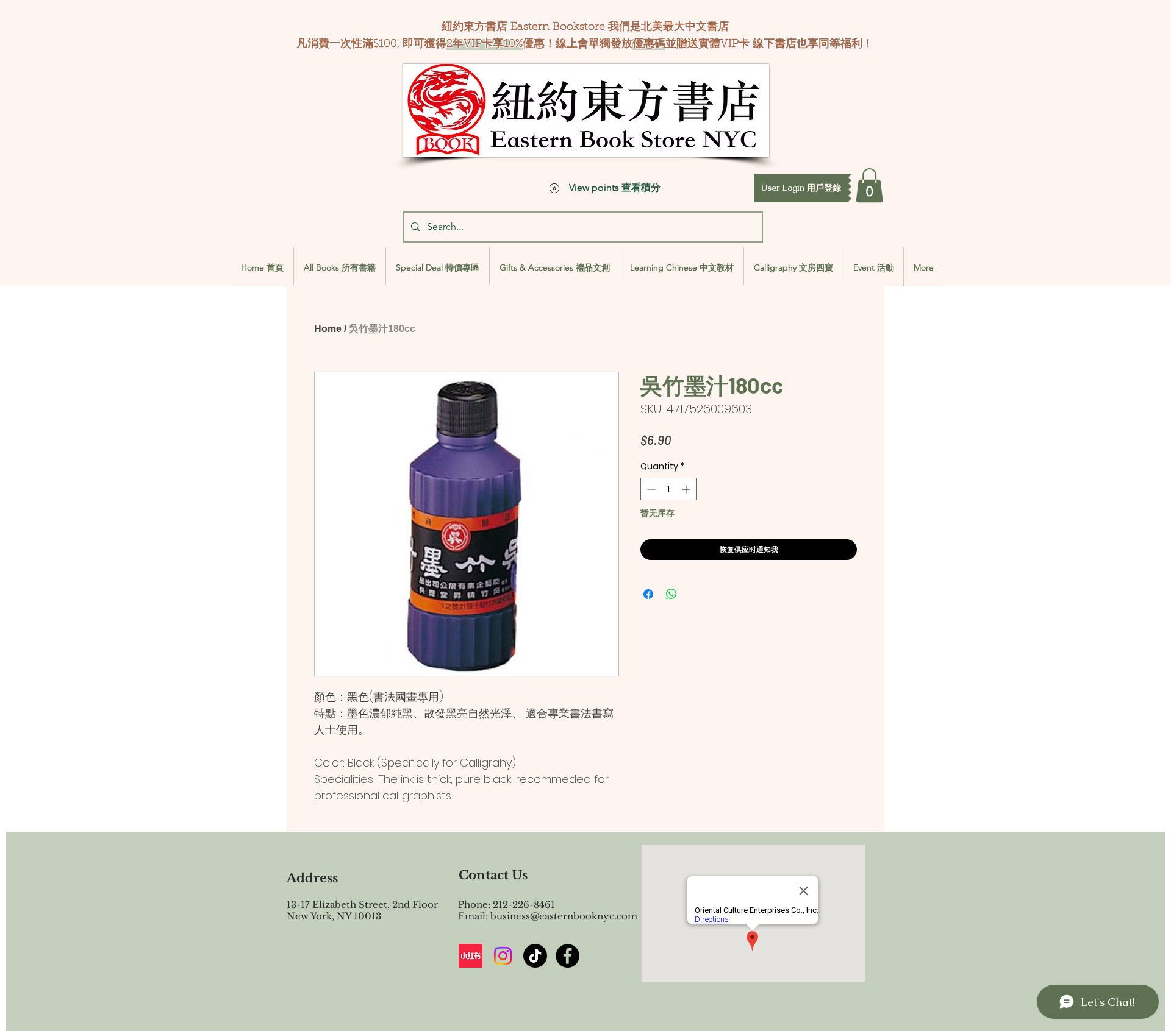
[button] (801, 188)
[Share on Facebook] (648, 594)
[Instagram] (503, 956)
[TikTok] (535, 956)
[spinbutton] (668, 489)
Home (328, 329)
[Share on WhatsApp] (671, 594)
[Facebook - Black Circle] (567, 956)
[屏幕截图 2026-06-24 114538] (470, 956)
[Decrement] (649, 489)
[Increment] (687, 489)
